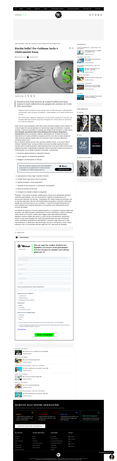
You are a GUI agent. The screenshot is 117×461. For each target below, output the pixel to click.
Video (45, 8)
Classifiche (53, 445)
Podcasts (35, 441)
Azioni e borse (80, 83)
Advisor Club (87, 8)
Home (21, 8)
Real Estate (87, 57)
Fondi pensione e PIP (96, 47)
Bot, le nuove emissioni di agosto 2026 (31, 359)
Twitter (28, 96)
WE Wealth (58, 15)
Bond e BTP (28, 43)
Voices (34, 438)
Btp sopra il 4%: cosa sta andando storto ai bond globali (35, 351)
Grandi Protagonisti (57, 8)
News (34, 436)
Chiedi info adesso (63, 169)
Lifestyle (53, 449)
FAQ (16, 443)
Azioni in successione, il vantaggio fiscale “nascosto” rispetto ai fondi (92, 86)
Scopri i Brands (36, 447)
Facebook (90, 15)
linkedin (98, 15)
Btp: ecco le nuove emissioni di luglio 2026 (32, 376)
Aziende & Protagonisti (56, 443)
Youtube (72, 446)
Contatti (17, 438)
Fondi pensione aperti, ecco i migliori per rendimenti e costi (93, 51)
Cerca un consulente (38, 443)
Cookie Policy (18, 447)
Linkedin (72, 443)
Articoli (37, 8)
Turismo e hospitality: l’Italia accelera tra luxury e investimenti (93, 97)
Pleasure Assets (54, 438)
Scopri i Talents (36, 445)
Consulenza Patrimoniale (83, 47)
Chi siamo (17, 436)
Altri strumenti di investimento (23, 365)
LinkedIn (31, 96)
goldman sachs (20, 232)
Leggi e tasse (54, 447)
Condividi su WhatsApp (34, 96)
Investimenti (21, 43)
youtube (101, 15)
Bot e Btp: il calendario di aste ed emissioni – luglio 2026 (35, 393)
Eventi (29, 8)
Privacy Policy (18, 445)
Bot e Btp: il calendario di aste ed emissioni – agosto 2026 (35, 368)
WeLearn (98, 8)
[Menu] (16, 9)
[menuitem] (18, 14)
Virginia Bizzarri (24, 237)
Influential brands (73, 8)
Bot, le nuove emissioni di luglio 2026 (31, 385)
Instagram (96, 15)
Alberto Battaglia (27, 353)
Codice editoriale (19, 441)
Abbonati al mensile (19, 449)
